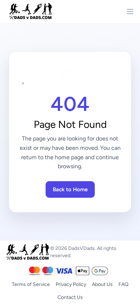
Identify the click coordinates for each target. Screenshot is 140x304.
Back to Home (70, 189)
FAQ (123, 284)
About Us (102, 284)
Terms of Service (31, 284)
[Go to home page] (70, 76)
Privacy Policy (71, 284)
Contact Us (70, 297)
